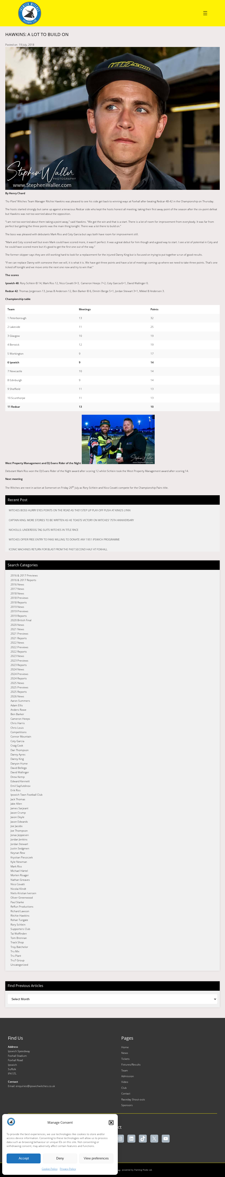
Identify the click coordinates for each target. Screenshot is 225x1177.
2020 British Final (21, 620)
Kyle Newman (19, 862)
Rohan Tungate (19, 920)
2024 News (17, 669)
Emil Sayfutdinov (21, 786)
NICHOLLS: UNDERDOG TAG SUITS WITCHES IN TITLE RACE (43, 530)
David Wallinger (20, 772)
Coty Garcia (17, 741)
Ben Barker (17, 714)
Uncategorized (19, 965)
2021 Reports (19, 638)
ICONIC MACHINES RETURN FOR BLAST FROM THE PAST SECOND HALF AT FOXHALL (58, 549)
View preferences (96, 1158)
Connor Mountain (21, 736)
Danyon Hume (19, 763)
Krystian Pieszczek (22, 857)
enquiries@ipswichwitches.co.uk (35, 1086)
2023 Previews (19, 660)
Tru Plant (16, 956)
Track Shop (17, 942)
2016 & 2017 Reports (23, 580)
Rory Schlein (18, 924)
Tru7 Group (17, 960)
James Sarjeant (19, 808)
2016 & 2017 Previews (24, 575)
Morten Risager (20, 875)
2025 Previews (19, 687)
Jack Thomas (18, 799)
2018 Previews (19, 598)
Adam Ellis (17, 705)
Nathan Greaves (20, 880)
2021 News (17, 629)
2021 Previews (19, 633)
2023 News (17, 656)
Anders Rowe (18, 710)
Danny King (17, 759)
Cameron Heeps (20, 719)
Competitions (19, 732)
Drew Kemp (18, 777)
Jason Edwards (19, 822)
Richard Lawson (20, 911)
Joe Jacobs (17, 826)
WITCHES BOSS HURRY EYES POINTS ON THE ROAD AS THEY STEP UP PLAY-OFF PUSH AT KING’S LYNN (70, 510)
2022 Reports (19, 651)
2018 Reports (19, 602)
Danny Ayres (18, 754)
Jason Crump (18, 813)
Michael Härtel (19, 871)
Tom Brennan (19, 938)
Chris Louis (17, 728)
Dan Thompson (20, 750)
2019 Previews (19, 611)
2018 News (17, 593)
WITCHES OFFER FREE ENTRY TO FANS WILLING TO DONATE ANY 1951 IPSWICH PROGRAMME (64, 539)
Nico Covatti (18, 884)
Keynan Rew (18, 853)
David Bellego (19, 768)
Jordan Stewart (19, 844)
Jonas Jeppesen (20, 835)
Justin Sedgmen (20, 848)
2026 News (17, 696)
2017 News (17, 589)
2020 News (17, 625)
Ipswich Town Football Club (26, 795)
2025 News (17, 683)
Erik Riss (16, 790)
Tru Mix (15, 951)
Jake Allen (16, 804)
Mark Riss (16, 866)
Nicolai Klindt (18, 889)
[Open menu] (205, 13)
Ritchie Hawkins (20, 915)
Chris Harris (18, 723)
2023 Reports (19, 665)
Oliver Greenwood (22, 897)
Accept (24, 1158)
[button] (111, 1122)
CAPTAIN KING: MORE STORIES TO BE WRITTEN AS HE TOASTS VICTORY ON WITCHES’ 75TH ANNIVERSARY (71, 520)
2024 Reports (19, 678)
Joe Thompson (19, 831)
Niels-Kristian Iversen (23, 893)
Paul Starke (17, 902)
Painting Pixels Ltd (143, 1169)
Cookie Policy (50, 1169)
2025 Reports (19, 692)
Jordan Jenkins (19, 839)
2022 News (17, 642)
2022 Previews (19, 647)
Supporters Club (20, 929)
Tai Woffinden (19, 933)
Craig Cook (17, 745)
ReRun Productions (22, 906)
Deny (60, 1158)
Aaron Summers (20, 701)
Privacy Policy (68, 1169)
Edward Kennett (20, 781)
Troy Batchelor (19, 947)
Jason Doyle (17, 817)
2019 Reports (19, 616)
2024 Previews (19, 674)
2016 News (17, 584)
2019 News (17, 607)
